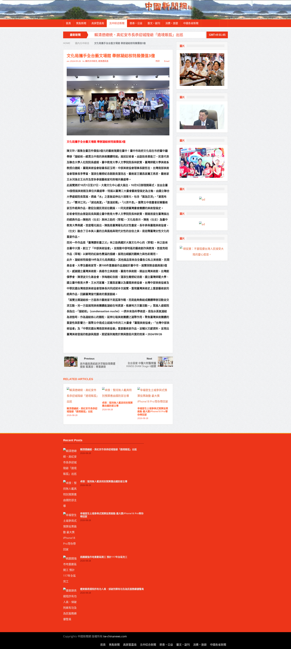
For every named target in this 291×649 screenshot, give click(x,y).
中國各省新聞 (190, 23)
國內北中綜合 (91, 61)
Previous (89, 358)
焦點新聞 (81, 23)
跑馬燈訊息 (103, 61)
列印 (158, 61)
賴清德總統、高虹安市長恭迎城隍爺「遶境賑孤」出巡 (138, 35)
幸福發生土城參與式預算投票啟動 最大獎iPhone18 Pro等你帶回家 (152, 411)
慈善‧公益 (136, 23)
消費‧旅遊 (171, 23)
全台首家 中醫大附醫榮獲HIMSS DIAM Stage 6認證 (141, 364)
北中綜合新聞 (116, 23)
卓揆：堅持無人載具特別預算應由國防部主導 (117, 404)
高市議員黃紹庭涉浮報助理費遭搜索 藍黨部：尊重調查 (97, 365)
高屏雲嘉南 (97, 23)
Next (149, 358)
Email (166, 61)
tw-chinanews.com (115, 636)
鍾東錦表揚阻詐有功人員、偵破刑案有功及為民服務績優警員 (112, 588)
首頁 (68, 23)
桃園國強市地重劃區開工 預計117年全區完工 (103, 556)
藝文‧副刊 (154, 23)
